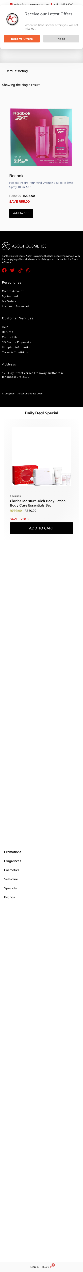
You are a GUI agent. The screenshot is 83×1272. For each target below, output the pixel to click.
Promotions (12, 852)
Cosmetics (11, 870)
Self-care (11, 879)
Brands (9, 897)
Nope (61, 39)
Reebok (16, 175)
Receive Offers (22, 39)
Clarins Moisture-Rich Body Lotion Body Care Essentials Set (37, 503)
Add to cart (21, 213)
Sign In (34, 1266)
